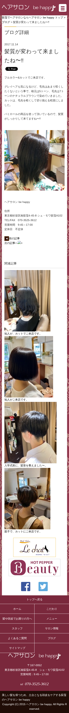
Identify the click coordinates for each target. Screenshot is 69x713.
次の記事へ (11, 243)
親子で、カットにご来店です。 (23, 531)
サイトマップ (17, 647)
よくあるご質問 (17, 638)
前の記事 (14, 238)
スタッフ (17, 628)
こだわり (51, 608)
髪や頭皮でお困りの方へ (17, 618)
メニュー (51, 618)
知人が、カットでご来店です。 (23, 333)
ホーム (17, 608)
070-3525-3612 (34, 684)
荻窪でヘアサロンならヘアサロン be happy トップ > (33, 17)
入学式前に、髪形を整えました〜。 (25, 465)
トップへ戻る (34, 599)
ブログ (6, 22)
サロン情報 (51, 628)
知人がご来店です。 (16, 399)
